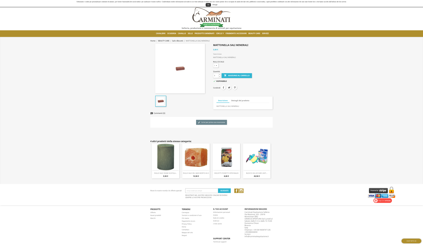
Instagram (241, 191)
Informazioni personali (221, 212)
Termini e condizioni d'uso (191, 215)
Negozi (184, 235)
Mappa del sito (187, 232)
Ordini (215, 215)
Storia (184, 227)
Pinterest (235, 87)
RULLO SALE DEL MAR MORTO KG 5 (196, 173)
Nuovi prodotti (155, 215)
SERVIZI (265, 33)
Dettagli (214, 5)
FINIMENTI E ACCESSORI (236, 33)
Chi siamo (185, 218)
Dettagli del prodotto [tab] (240, 100)
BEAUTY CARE (254, 33)
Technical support (219, 242)
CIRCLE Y (220, 33)
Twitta (229, 87)
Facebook (236, 191)
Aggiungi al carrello (237, 75)
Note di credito (218, 218)
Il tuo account (220, 209)
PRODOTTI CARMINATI (204, 33)
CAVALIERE (160, 33)
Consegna (185, 212)
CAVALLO (182, 33)
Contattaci (185, 230)
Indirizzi (216, 221)
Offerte (153, 212)
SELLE (190, 33)
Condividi (223, 87)
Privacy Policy (187, 224)
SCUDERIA (171, 33)
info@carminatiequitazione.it (257, 236)
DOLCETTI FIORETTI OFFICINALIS (226, 173)
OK (208, 5)
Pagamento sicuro (188, 221)
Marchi (153, 218)
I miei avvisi (217, 224)
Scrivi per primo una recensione (213, 122)
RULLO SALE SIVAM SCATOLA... (165, 173)
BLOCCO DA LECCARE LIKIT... (256, 173)
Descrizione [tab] (223, 100)
